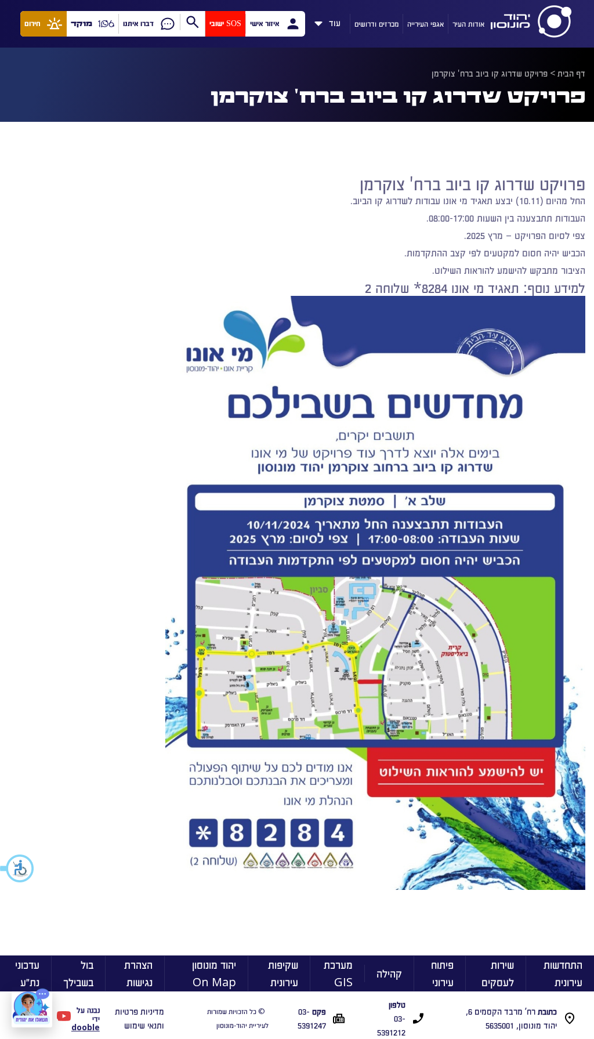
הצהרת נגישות (138, 973)
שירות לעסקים (497, 973)
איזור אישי (264, 23)
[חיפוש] (192, 22)
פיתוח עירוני (442, 973)
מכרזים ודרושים (376, 23)
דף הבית (571, 73)
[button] (17, 868)
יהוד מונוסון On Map (214, 973)
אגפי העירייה (425, 23)
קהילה (389, 973)
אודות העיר (468, 23)
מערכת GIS (338, 973)
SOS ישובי (225, 23)
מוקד (81, 23)
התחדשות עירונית (563, 973)
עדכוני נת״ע (27, 973)
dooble (85, 1027)
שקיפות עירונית (283, 973)
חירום (32, 23)
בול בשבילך (78, 973)
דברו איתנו (138, 23)
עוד (335, 21)
